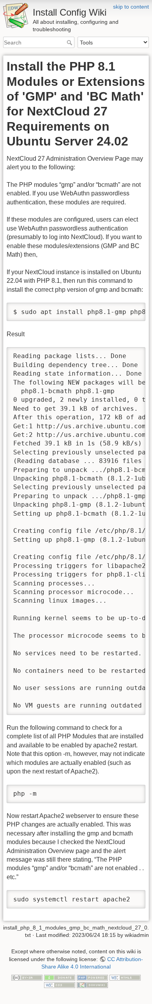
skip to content (131, 7)
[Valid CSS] (59, 985)
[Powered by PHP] (92, 977)
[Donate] (59, 977)
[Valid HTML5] (125, 977)
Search (70, 42)
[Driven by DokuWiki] (92, 985)
